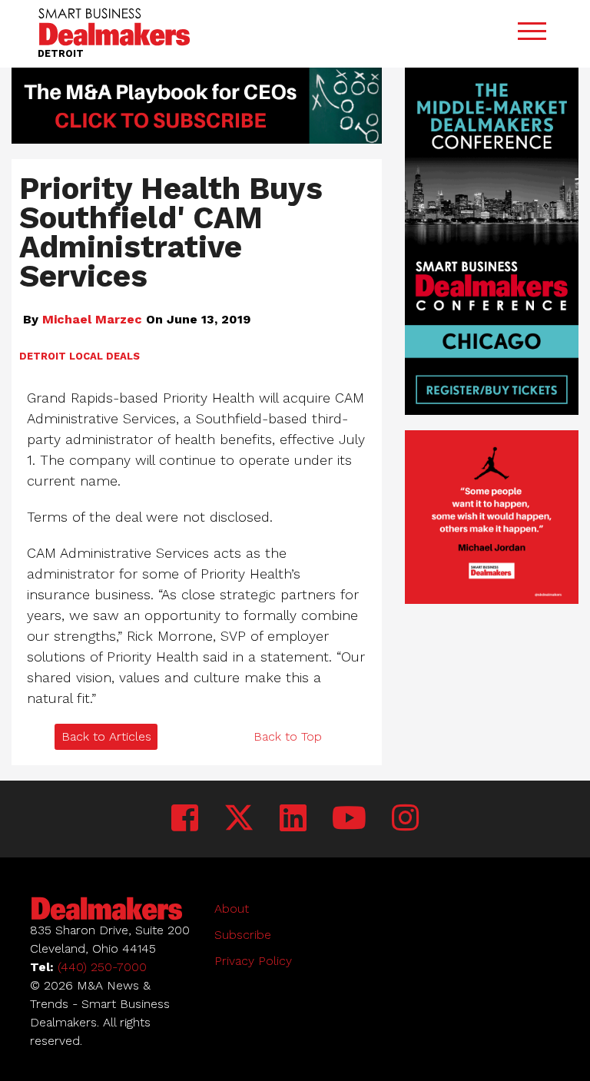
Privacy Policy (253, 960)
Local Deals (104, 356)
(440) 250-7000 (102, 967)
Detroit (42, 356)
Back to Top (288, 736)
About (231, 908)
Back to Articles (106, 736)
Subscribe (242, 934)
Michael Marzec (92, 319)
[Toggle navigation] (531, 34)
